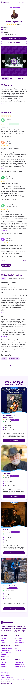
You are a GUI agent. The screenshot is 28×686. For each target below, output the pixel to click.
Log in (16, 652)
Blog (2, 640)
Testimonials (4, 666)
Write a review (6, 265)
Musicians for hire (6, 652)
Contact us (18, 650)
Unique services (19, 664)
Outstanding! (5, 211)
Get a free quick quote (14, 38)
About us (3, 638)
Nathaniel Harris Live (9, 586)
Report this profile (14, 365)
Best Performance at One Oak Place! (11, 245)
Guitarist (5, 32)
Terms (2, 675)
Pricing (3, 664)
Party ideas (18, 640)
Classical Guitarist (14, 358)
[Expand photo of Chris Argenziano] (14, 14)
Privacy (8, 675)
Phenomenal (4, 127)
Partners (3, 642)
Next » (24, 260)
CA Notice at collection (7, 677)
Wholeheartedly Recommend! (9, 183)
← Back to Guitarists (14, 7)
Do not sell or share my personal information (12, 679)
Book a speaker (5, 650)
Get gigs (3, 662)
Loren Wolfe (7, 473)
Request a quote (19, 642)
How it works (18, 638)
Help (16, 648)
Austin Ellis (6, 530)
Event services (19, 662)
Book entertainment (7, 648)
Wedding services (20, 666)
